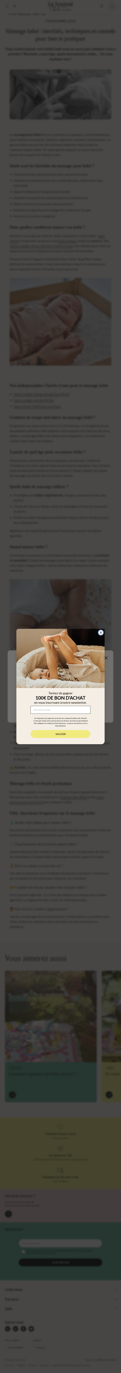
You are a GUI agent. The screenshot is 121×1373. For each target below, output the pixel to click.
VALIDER (60, 733)
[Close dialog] (100, 632)
